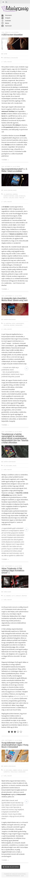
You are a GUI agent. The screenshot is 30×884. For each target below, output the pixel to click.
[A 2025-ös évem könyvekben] (14, 43)
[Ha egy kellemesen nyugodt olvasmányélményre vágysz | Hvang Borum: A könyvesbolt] (14, 756)
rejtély (6, 197)
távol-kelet (14, 772)
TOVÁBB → (5, 160)
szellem (11, 197)
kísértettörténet (9, 196)
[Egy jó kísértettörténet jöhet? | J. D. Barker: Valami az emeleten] (14, 180)
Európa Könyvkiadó (10, 319)
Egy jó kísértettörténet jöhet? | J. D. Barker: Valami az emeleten (14, 170)
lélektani (6, 325)
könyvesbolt (20, 323)
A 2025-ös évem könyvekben (12, 34)
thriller (21, 197)
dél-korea (9, 465)
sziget (16, 197)
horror (15, 194)
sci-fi (13, 595)
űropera (24, 595)
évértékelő (7, 58)
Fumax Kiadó (7, 592)
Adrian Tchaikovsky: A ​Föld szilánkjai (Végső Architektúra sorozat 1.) (12, 570)
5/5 (4, 194)
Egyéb (5, 54)
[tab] (3, 2)
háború (8, 595)
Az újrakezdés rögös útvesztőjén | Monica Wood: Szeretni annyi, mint (14, 299)
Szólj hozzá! (8, 61)
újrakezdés (18, 325)
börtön (8, 323)
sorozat (18, 595)
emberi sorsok (17, 770)
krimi (16, 196)
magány (12, 325)
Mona (17, 32)
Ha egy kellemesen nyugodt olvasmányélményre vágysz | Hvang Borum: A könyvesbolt (14, 745)
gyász (13, 323)
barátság (9, 194)
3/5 (4, 595)
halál (14, 465)
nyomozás (22, 196)
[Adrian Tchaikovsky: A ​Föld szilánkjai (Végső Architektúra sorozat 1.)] (14, 581)
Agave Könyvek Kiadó (10, 190)
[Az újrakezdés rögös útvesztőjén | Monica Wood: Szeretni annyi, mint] (14, 309)
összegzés (14, 58)
